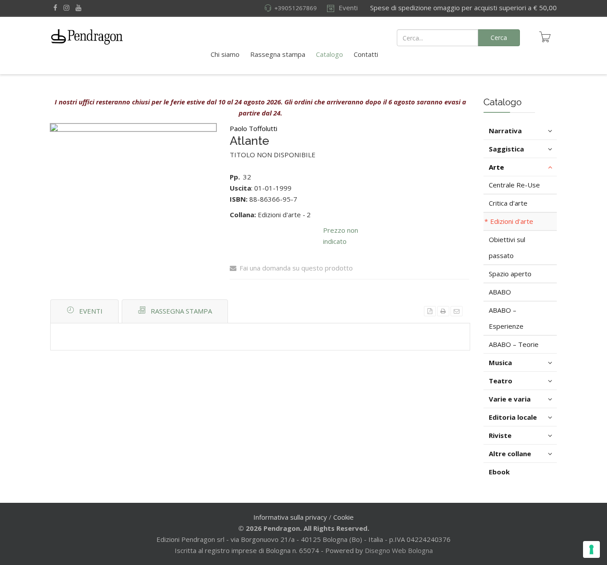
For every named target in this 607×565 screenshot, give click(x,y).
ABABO (500, 291)
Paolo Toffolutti (253, 128)
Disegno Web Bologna (399, 550)
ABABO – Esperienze (506, 318)
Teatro (500, 380)
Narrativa (505, 130)
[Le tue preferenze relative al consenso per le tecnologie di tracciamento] (591, 549)
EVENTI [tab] (91, 310)
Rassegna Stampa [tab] (181, 310)
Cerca (499, 37)
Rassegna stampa (277, 54)
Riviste (500, 435)
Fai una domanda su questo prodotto (296, 267)
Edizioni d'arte (511, 221)
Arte (496, 167)
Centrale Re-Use (514, 184)
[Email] (457, 311)
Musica (500, 362)
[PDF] (430, 311)
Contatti (366, 54)
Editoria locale (513, 417)
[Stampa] (443, 311)
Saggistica (506, 148)
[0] (545, 37)
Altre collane (510, 453)
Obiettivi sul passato (507, 247)
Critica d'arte (508, 203)
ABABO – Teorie (514, 344)
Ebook (499, 471)
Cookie (343, 517)
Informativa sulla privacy (290, 517)
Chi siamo (225, 54)
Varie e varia (510, 398)
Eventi (347, 7)
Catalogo (329, 54)
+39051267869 (295, 8)
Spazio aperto (510, 273)
